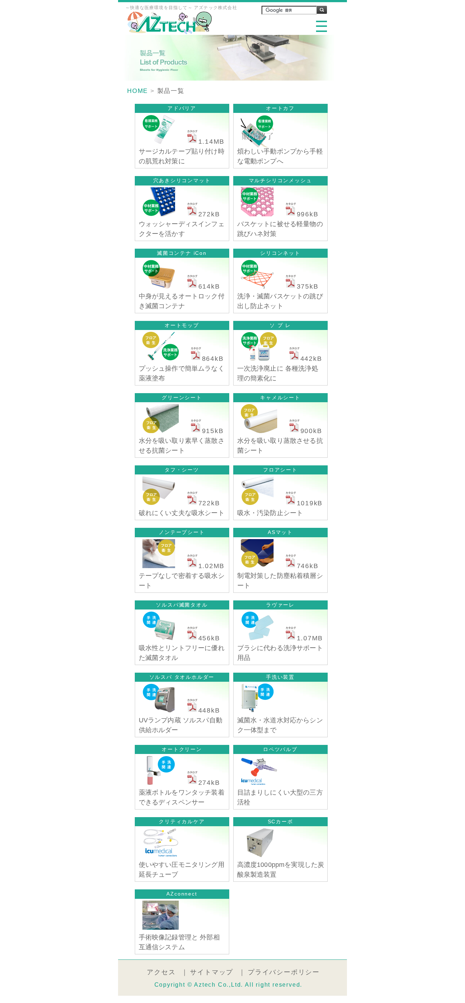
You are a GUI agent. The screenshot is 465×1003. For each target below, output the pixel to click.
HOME (137, 90)
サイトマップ (211, 972)
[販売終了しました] (255, 145)
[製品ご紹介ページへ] (157, 141)
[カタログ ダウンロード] (186, 141)
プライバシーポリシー (284, 972)
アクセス (161, 972)
